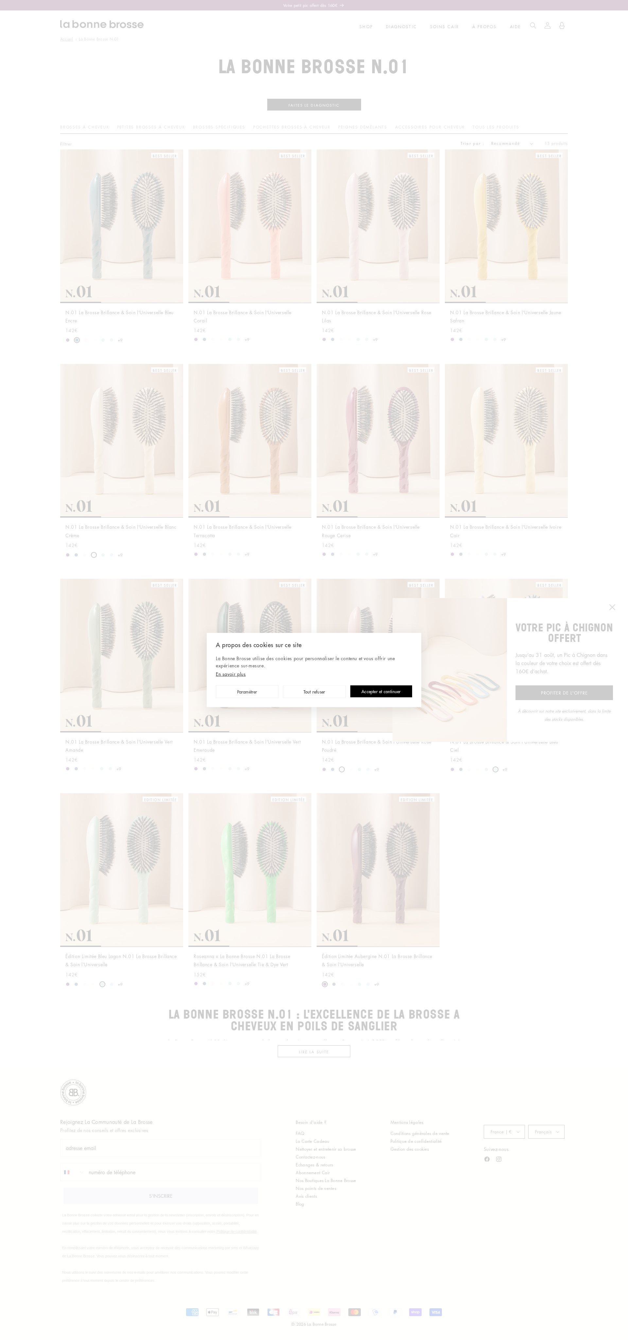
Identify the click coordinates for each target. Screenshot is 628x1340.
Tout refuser (314, 692)
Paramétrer (247, 692)
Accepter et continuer (381, 692)
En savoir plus (231, 674)
